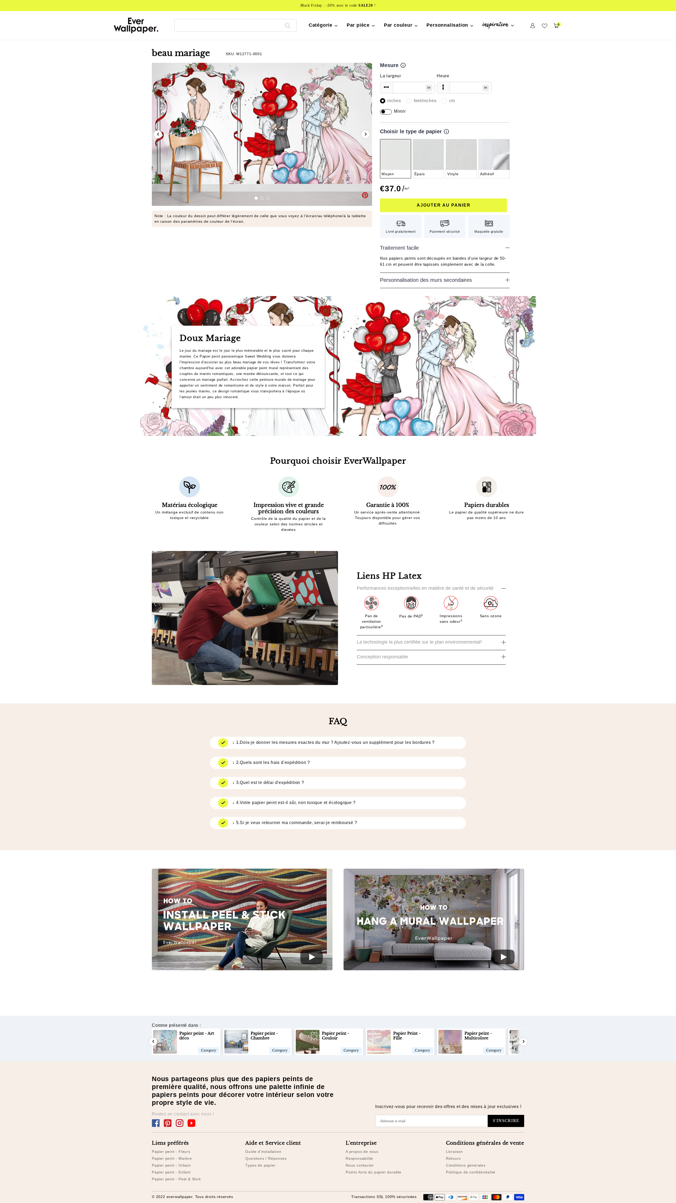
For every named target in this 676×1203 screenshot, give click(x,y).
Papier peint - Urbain (171, 1165)
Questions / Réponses (266, 1158)
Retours (453, 1158)
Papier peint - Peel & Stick (176, 1179)
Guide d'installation (263, 1151)
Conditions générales (466, 1165)
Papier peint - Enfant (171, 1172)
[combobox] (235, 25)
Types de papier (260, 1165)
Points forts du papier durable (373, 1172)
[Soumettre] (287, 25)
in (429, 87)
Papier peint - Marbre (172, 1158)
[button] (256, 198)
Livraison (454, 1151)
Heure (443, 76)
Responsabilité (359, 1158)
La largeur (390, 76)
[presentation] (158, 134)
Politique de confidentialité (470, 1172)
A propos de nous (362, 1151)
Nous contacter (360, 1165)
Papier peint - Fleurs (171, 1151)
